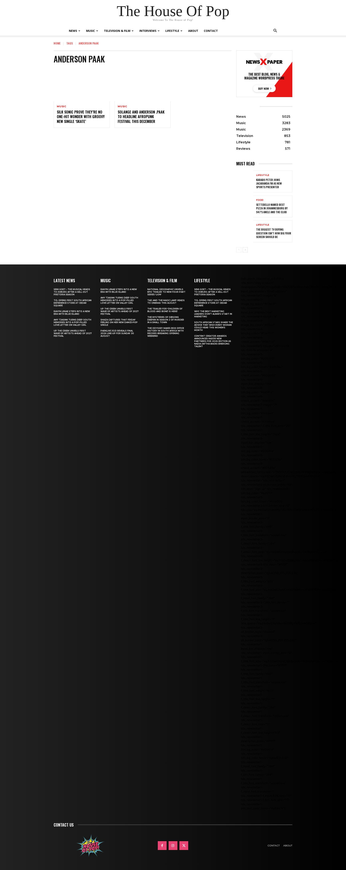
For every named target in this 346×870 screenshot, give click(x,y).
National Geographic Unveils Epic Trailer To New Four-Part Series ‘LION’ (166, 292)
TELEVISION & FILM (162, 280)
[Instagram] (173, 845)
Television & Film (117, 31)
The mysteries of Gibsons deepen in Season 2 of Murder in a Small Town (165, 320)
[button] (275, 31)
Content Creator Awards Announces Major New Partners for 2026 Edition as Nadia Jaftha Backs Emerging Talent (212, 341)
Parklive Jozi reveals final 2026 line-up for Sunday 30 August (117, 333)
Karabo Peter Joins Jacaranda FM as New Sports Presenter (269, 183)
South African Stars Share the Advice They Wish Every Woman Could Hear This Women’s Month (213, 326)
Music (90, 31)
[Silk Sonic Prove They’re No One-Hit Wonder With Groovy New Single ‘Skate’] (82, 84)
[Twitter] (183, 845)
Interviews (147, 31)
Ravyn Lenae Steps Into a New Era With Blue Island (72, 312)
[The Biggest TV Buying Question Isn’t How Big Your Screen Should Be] (244, 231)
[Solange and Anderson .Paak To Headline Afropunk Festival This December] (143, 84)
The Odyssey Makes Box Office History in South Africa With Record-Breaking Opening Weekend (165, 332)
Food (259, 200)
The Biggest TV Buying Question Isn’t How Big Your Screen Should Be (273, 233)
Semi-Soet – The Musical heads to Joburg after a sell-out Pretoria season (72, 292)
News (73, 31)
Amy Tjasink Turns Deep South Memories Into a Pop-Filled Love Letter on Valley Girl (72, 322)
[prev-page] (238, 249)
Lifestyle (172, 31)
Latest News (64, 280)
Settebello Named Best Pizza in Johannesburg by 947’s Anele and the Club (272, 208)
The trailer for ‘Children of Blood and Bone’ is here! (164, 310)
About (193, 31)
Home (57, 43)
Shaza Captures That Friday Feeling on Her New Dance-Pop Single (119, 322)
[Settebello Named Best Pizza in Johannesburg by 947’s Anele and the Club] (244, 206)
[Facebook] (162, 845)
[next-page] (245, 249)
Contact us (64, 825)
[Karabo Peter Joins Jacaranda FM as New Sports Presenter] (244, 181)
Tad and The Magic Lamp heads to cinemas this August (166, 301)
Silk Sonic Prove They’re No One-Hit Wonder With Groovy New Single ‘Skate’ (81, 116)
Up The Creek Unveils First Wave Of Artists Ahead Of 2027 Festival (73, 333)
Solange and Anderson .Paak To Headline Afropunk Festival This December (141, 116)
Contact (211, 31)
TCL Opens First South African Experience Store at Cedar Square (73, 303)
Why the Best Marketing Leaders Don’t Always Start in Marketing (213, 314)
